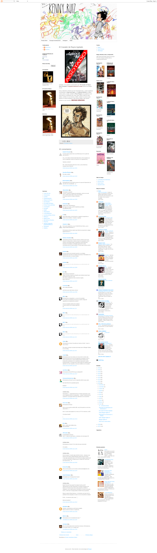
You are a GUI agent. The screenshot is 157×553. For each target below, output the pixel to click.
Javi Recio (65, 370)
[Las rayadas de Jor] (103, 342)
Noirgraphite (101, 314)
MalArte (64, 516)
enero (100, 404)
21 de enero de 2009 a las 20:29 (70, 462)
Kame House (101, 183)
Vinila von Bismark (109, 280)
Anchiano (65, 524)
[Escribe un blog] (64, 141)
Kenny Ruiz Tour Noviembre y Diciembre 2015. (108, 472)
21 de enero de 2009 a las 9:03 (70, 438)
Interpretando (47, 211)
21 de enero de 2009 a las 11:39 (70, 448)
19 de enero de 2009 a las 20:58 (70, 292)
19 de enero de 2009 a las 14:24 (70, 176)
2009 (99, 383)
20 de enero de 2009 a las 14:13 (70, 419)
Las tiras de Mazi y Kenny (49, 215)
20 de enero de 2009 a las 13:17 (70, 373)
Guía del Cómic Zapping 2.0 (104, 356)
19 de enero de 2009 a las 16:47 (70, 219)
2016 (99, 369)
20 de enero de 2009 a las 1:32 (70, 337)
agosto (100, 390)
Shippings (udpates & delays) (104, 244)
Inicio (77, 535)
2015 (99, 371)
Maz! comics (101, 253)
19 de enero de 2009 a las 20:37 (70, 281)
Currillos (46, 196)
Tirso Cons (65, 402)
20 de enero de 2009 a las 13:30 (70, 387)
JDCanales (65, 432)
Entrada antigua (89, 535)
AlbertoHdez (66, 190)
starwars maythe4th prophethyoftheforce (48, 224)
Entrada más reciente (64, 535)
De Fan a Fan (101, 181)
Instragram (65, 40)
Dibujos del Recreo (48, 200)
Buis (64, 423)
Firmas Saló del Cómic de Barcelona (109, 482)
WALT (64, 296)
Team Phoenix (101, 49)
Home (99, 191)
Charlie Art (65, 224)
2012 (99, 377)
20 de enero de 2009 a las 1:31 (70, 308)
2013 (99, 375)
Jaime (64, 341)
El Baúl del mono (102, 216)
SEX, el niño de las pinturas (104, 324)
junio (100, 394)
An (63, 214)
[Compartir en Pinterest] (69, 141)
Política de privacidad (102, 192)
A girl (106, 267)
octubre (101, 388)
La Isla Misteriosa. (108, 492)
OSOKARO (100, 201)
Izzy (64, 271)
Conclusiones (47, 195)
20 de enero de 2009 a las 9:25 (70, 365)
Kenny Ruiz (65, 467)
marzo (100, 400)
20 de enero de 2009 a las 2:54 (70, 350)
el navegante (47, 206)
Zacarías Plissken (67, 172)
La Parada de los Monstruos (104, 179)
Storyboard (46, 226)
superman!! (107, 332)
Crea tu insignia (46, 59)
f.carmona (65, 285)
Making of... (46, 216)
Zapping (45, 228)
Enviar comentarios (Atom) (71, 537)
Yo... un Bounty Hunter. (104, 405)
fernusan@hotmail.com (68, 378)
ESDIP (45, 210)
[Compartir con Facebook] (68, 141)
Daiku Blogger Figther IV (104, 412)
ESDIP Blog (101, 360)
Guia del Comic (101, 184)
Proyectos (46, 221)
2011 (99, 379)
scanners (47, 49)
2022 (99, 367)
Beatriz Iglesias (66, 180)
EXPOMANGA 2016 (108, 459)
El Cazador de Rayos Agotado (105, 410)
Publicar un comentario (66, 532)
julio (100, 392)
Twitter (71, 40)
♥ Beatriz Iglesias (102, 279)
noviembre (101, 386)
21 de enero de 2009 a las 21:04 (70, 470)
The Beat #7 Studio (102, 229)
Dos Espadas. (47, 201)
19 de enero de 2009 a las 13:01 (70, 168)
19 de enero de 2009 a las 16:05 (70, 210)
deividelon (65, 506)
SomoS (99, 325)
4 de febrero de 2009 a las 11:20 (70, 519)
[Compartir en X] (66, 141)
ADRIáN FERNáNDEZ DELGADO (105, 290)
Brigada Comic (101, 243)
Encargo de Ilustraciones (55, 40)
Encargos (46, 208)
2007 (99, 426)
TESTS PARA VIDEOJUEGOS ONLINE (108, 204)
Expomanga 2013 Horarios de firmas (105, 315)
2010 (99, 381)
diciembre (101, 384)
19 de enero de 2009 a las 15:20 (70, 185)
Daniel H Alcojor (66, 152)
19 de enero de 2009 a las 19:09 (70, 247)
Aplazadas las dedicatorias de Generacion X (105, 408)
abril (100, 398)
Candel (64, 355)
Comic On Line (47, 193)
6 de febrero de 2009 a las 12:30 (70, 529)
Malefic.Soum (47, 218)
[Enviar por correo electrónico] (63, 141)
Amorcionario (107, 302)
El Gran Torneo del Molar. (49, 205)
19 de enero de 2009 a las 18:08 (70, 233)
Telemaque (100, 50)
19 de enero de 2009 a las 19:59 (70, 258)
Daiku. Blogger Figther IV (104, 417)
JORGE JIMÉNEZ (102, 331)
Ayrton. (106, 449)
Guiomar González (67, 237)
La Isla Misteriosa (48, 213)
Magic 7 (99, 47)
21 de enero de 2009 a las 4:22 (70, 428)
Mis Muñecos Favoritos (49, 220)
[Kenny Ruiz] (43, 58)
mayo (100, 396)
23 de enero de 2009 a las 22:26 (70, 511)
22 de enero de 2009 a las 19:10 (70, 502)
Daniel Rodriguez (67, 475)
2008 (99, 424)
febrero (101, 402)
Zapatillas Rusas (102, 266)
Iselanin (64, 251)
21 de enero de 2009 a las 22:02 (70, 478)
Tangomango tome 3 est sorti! (104, 291)
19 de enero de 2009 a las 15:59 (70, 199)
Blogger (90, 549)
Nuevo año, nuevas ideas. (105, 421)
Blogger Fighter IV (103, 419)
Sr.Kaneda (65, 203)
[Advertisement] (47, 163)
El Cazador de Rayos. (68, 143)
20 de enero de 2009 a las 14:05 (70, 398)
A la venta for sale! (109, 217)
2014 (99, 373)
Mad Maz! (107, 255)
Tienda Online (44, 40)
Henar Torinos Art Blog (103, 301)
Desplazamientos (48, 198)
